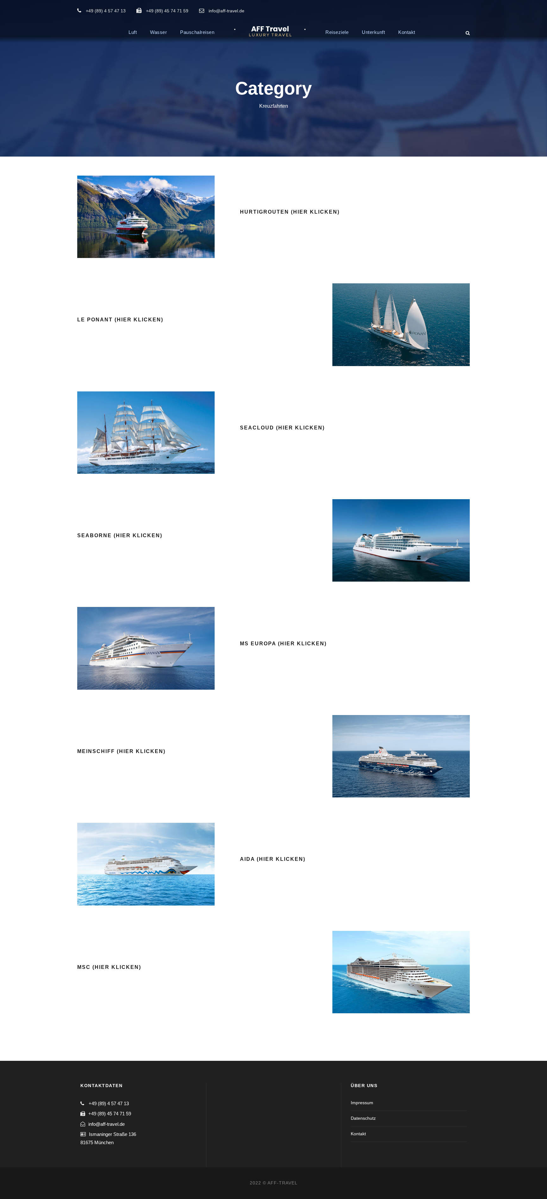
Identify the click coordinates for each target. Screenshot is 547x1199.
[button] (533, 8)
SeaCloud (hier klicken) (282, 427)
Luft (133, 32)
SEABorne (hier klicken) (119, 535)
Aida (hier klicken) (272, 859)
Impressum (362, 1102)
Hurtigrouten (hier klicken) (290, 212)
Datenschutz (363, 1118)
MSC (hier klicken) (109, 967)
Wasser (158, 32)
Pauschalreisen (197, 32)
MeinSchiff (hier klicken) (121, 751)
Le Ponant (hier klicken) (120, 319)
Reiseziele (337, 32)
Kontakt (406, 32)
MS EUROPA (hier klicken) (283, 643)
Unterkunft (373, 32)
